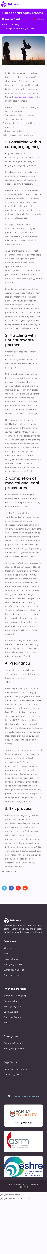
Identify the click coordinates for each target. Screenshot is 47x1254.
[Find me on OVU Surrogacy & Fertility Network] (24, 1096)
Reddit (25, 888)
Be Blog (15, 24)
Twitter (4, 888)
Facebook (11, 888)
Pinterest (18, 888)
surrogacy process (24, 97)
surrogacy (25, 77)
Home (5, 24)
